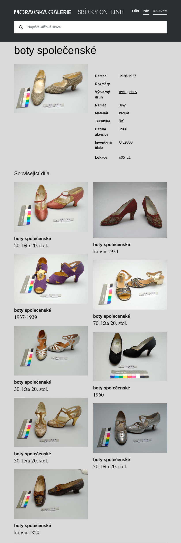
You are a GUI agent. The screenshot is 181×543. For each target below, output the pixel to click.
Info (146, 11)
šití (121, 121)
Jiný (122, 105)
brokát (124, 113)
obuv (133, 92)
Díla (135, 11)
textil (122, 92)
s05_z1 (125, 157)
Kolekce (160, 11)
